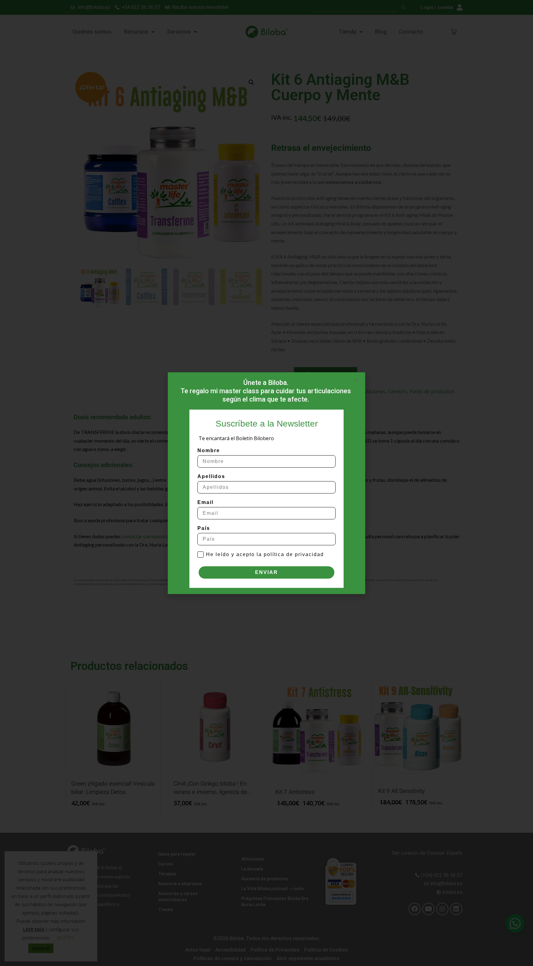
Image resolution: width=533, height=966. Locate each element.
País (203, 528)
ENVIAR (266, 572)
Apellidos (211, 476)
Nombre (208, 450)
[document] (266, 483)
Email (205, 502)
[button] (356, 380)
